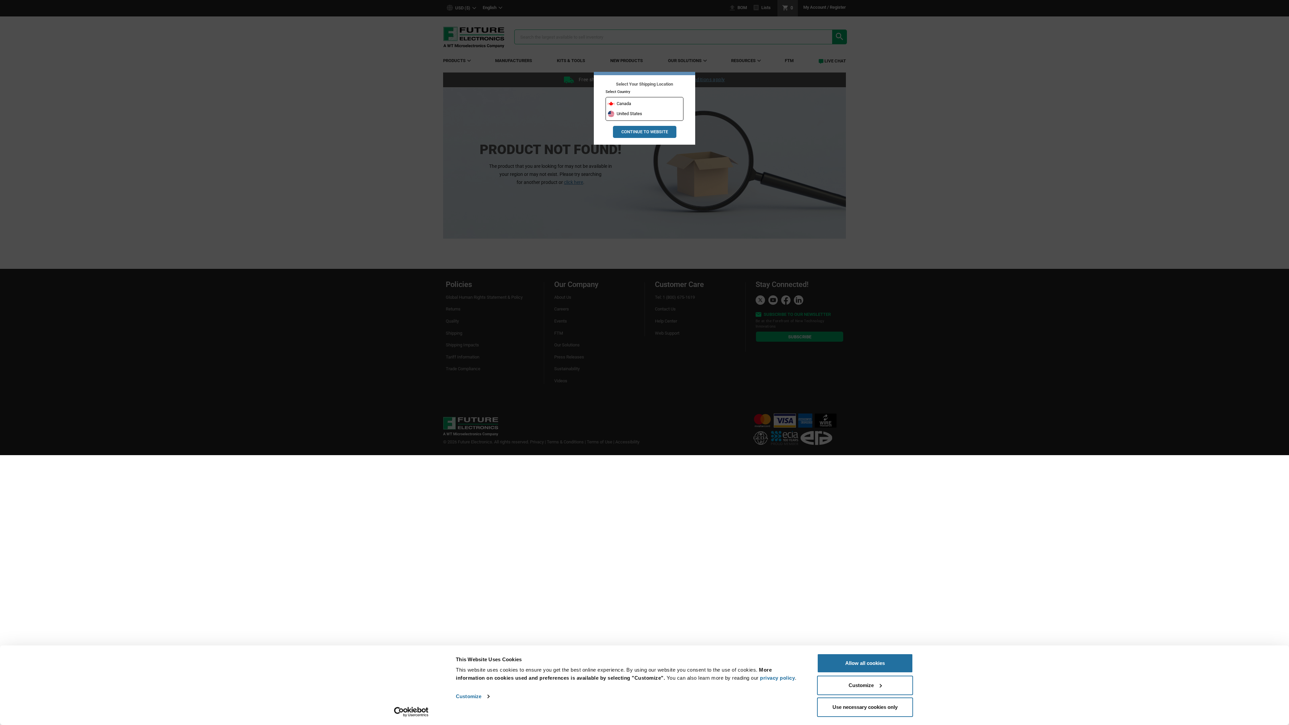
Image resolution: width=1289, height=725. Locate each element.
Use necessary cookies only (865, 707)
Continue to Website (644, 131)
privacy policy (777, 678)
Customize (468, 696)
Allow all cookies (865, 663)
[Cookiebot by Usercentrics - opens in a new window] (411, 712)
